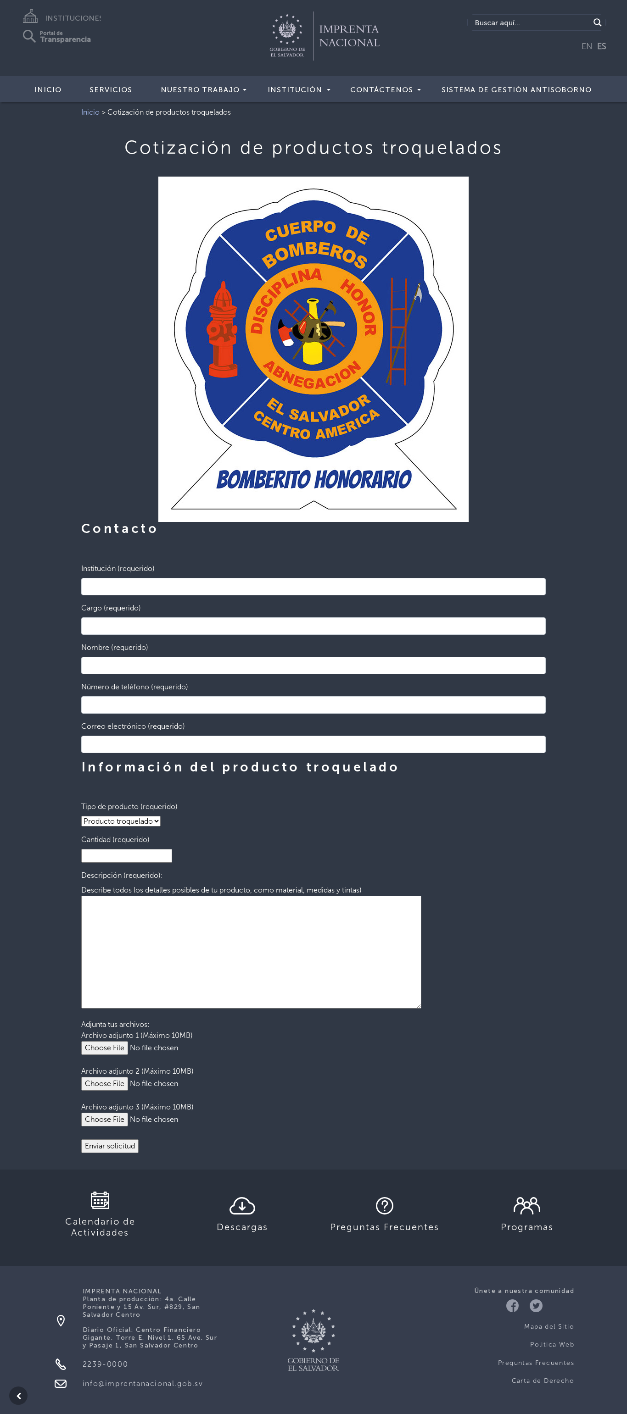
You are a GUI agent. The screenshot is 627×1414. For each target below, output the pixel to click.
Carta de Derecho (543, 1381)
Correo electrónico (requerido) (133, 726)
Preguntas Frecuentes (536, 1363)
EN (587, 46)
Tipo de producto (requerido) (129, 806)
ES (601, 46)
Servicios (111, 89)
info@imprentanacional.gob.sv (143, 1383)
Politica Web (552, 1344)
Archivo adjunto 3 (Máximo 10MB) (137, 1107)
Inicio (48, 89)
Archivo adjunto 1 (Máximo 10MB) (137, 1035)
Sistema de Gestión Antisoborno (517, 89)
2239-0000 (105, 1364)
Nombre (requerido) (114, 647)
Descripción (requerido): (122, 875)
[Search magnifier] (597, 22)
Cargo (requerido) (111, 608)
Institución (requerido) (118, 568)
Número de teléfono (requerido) (134, 686)
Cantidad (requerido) (115, 839)
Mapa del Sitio (549, 1327)
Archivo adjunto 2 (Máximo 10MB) (137, 1071)
